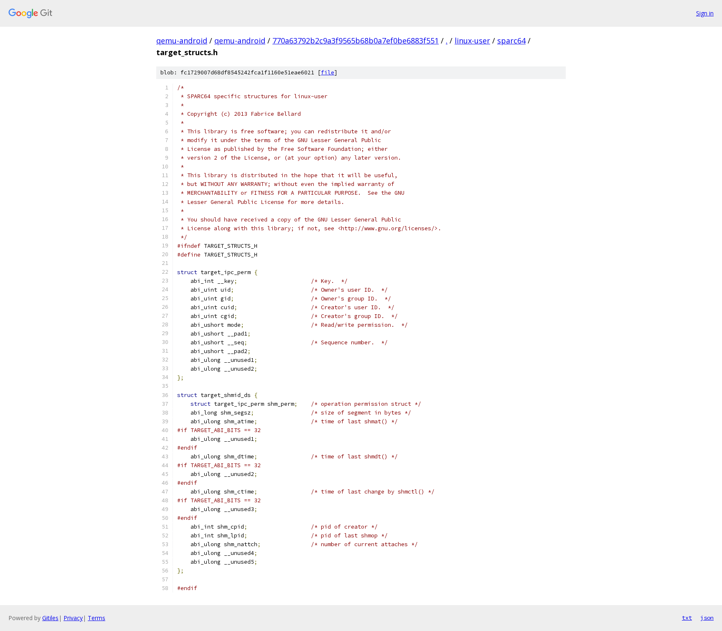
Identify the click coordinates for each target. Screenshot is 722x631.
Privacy (73, 618)
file (327, 72)
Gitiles (50, 618)
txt (687, 617)
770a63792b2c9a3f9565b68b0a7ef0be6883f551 (355, 41)
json (707, 617)
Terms (96, 618)
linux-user (472, 41)
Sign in (705, 13)
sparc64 (511, 41)
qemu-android (181, 41)
